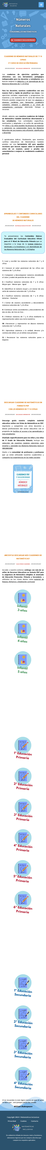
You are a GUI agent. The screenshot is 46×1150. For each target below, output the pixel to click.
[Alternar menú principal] (41, 4)
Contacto (34, 1121)
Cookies (23, 1121)
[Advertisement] (23, 183)
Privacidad (12, 1121)
